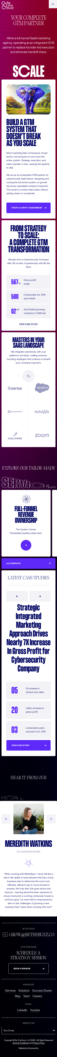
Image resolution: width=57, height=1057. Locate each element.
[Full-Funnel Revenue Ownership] (26, 545)
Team (26, 996)
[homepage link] (8, 5)
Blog (17, 996)
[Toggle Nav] (53, 4)
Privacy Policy (39, 1043)
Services (10, 990)
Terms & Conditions (20, 1043)
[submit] (54, 1030)
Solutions (24, 990)
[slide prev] (17, 596)
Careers (37, 996)
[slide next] (40, 596)
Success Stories (42, 990)
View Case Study (28, 324)
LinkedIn (22, 1010)
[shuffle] (28, 376)
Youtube (35, 1010)
